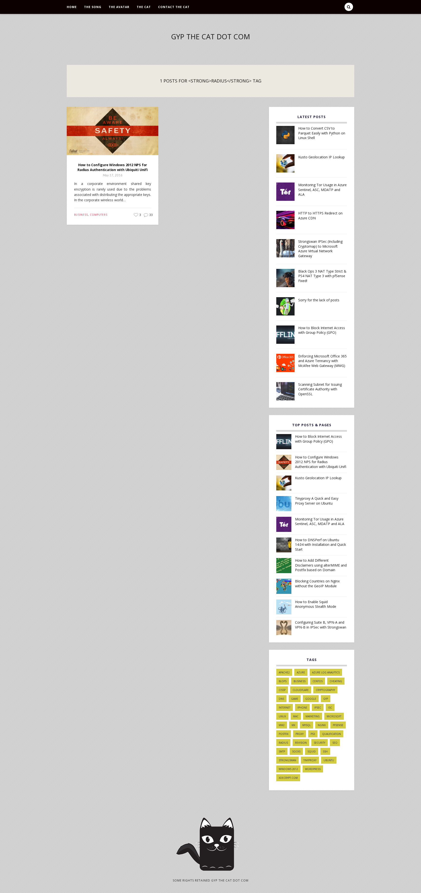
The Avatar (119, 7)
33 (151, 215)
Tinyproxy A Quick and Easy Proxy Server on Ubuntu (316, 501)
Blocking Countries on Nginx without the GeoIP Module (317, 583)
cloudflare (301, 690)
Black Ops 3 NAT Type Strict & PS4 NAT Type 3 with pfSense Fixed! (322, 276)
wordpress (313, 769)
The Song (92, 7)
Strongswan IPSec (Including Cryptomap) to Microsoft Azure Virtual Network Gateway (320, 248)
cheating (336, 681)
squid (311, 751)
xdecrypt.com (288, 778)
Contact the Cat (174, 7)
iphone (302, 707)
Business (81, 214)
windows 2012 (288, 769)
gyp (325, 698)
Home (72, 7)
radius (283, 742)
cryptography (325, 690)
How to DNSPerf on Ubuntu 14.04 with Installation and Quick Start (320, 545)
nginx (322, 725)
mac (295, 716)
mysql (306, 725)
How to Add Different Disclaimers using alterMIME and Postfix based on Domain (321, 565)
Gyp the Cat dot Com (210, 36)
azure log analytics (326, 672)
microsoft (334, 716)
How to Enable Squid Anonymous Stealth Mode (315, 604)
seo (334, 742)
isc (330, 707)
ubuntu (329, 760)
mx (293, 725)
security (319, 742)
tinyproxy (309, 760)
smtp (282, 751)
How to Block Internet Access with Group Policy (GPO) (321, 330)
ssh (325, 751)
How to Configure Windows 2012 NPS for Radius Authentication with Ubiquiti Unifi (112, 167)
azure (301, 672)
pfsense (338, 725)
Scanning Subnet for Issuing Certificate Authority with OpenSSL (320, 389)
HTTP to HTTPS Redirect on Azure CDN (320, 215)
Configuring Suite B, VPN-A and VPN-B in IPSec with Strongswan (320, 624)
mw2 (282, 725)
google (310, 698)
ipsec (317, 707)
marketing (313, 716)
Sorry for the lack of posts (318, 300)
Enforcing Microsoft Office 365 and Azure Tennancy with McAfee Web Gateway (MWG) (322, 361)
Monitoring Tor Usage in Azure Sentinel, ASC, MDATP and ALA (322, 190)
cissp (282, 690)
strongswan (287, 760)
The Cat (144, 7)
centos (318, 681)
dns (281, 698)
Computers (98, 214)
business (300, 681)
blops (283, 681)
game (294, 698)
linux (282, 716)
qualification (331, 734)
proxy (300, 734)
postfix (283, 734)
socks (296, 751)
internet (284, 707)
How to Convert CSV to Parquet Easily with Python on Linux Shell (321, 133)
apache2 (284, 672)
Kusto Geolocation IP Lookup (321, 157)
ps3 (313, 734)
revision (301, 742)
